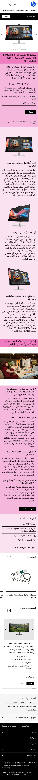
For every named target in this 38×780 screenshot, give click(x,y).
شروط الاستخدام (6, 768)
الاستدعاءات (31, 763)
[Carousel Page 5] (13, 49)
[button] (9, 610)
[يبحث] (14, 4)
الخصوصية (27, 765)
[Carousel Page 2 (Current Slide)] (22, 49)
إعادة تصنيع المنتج (20, 763)
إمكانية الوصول (8, 763)
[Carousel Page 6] (11, 49)
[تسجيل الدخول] (9, 4)
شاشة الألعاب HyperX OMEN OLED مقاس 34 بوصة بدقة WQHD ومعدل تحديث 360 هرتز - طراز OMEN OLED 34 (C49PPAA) (19, 648)
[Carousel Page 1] (26, 49)
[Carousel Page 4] (15, 49)
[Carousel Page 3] (17, 49)
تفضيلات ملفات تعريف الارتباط (12, 765)
